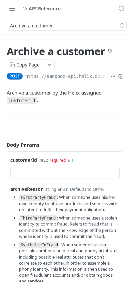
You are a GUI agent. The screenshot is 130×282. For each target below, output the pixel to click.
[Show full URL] (113, 77)
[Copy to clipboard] (120, 77)
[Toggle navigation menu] (12, 8)
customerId (23, 160)
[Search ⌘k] (121, 8)
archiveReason (27, 189)
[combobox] (65, 173)
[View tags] (110, 52)
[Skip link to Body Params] (2, 145)
